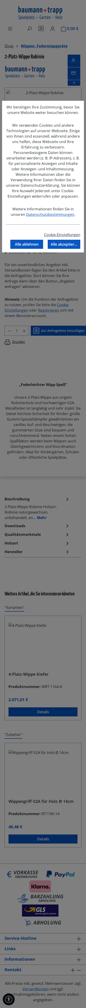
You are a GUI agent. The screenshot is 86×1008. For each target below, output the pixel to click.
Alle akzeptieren (65, 244)
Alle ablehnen (27, 244)
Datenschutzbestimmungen (50, 214)
